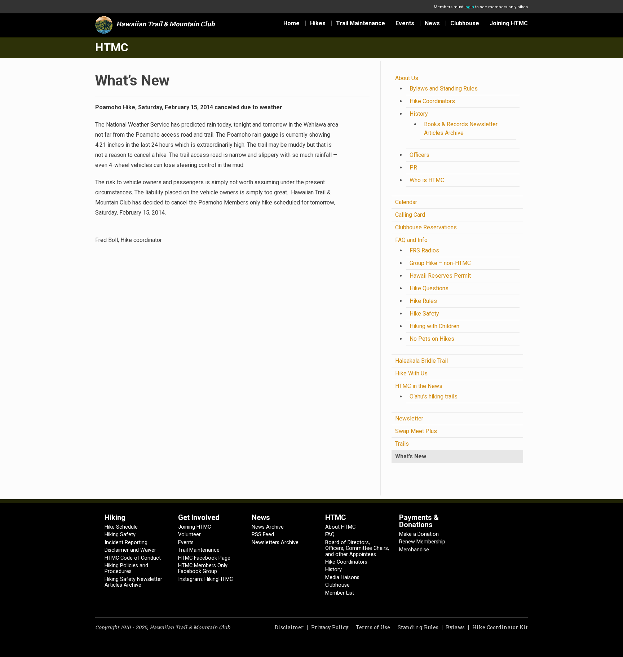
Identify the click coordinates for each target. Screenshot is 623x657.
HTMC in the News (418, 386)
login (469, 7)
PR (413, 167)
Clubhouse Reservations (426, 227)
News (432, 23)
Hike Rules (423, 300)
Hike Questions (429, 288)
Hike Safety (424, 313)
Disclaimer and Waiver (130, 550)
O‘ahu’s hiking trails (434, 396)
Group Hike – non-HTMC (440, 263)
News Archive (268, 527)
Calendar (406, 202)
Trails (402, 443)
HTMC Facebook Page (204, 558)
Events (405, 23)
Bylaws (455, 627)
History (419, 113)
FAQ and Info (411, 240)
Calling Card (410, 214)
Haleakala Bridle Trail (421, 360)
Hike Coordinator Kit (500, 627)
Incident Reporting (126, 542)
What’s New (410, 456)
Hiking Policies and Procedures (126, 568)
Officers (419, 154)
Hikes (318, 23)
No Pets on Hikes (432, 338)
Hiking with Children (434, 326)
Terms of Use (373, 627)
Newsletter (409, 418)
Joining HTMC (509, 23)
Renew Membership (422, 542)
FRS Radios (424, 250)
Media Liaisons (342, 577)
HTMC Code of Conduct (133, 558)
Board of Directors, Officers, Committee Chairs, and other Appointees (357, 548)
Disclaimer (289, 627)
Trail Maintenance (360, 23)
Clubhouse (464, 23)
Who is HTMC (427, 180)
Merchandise (414, 550)
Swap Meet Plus (416, 431)
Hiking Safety (120, 535)
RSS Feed (263, 535)
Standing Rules (418, 627)
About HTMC (340, 527)
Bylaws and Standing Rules (444, 88)
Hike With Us (411, 373)
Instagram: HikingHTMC (205, 579)
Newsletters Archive (275, 542)
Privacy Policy (329, 627)
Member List (339, 593)
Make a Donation (419, 534)
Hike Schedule (121, 527)
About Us (406, 78)
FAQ (330, 535)
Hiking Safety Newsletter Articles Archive (133, 582)
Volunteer (189, 535)
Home (291, 23)
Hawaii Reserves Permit (440, 275)
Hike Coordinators (432, 101)
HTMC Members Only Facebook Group (202, 568)
